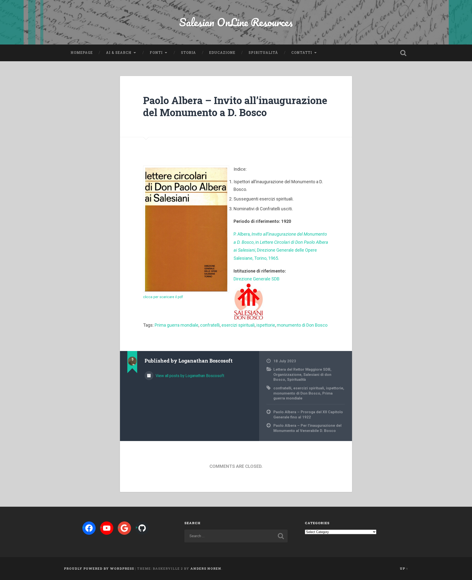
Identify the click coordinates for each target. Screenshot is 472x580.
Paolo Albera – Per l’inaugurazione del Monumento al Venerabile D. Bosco (307, 428)
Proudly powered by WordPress (99, 568)
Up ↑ (404, 568)
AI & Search (119, 52)
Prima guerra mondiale (176, 325)
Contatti (301, 52)
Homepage (82, 52)
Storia (188, 52)
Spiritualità (263, 52)
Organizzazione (287, 374)
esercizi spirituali (238, 325)
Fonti (156, 52)
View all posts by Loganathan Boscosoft (189, 375)
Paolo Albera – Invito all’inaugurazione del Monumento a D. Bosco (235, 106)
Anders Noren (205, 568)
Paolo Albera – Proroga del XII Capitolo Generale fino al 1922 (308, 414)
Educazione (222, 52)
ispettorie (265, 325)
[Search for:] (236, 536)
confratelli (210, 325)
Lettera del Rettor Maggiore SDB (301, 369)
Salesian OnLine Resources (236, 22)
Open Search (403, 53)
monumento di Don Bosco (302, 325)
